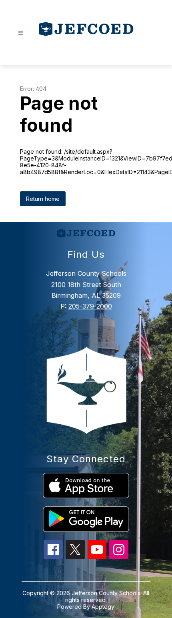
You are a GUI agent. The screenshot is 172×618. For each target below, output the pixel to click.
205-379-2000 (90, 306)
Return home (43, 198)
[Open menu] (20, 33)
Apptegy (103, 606)
